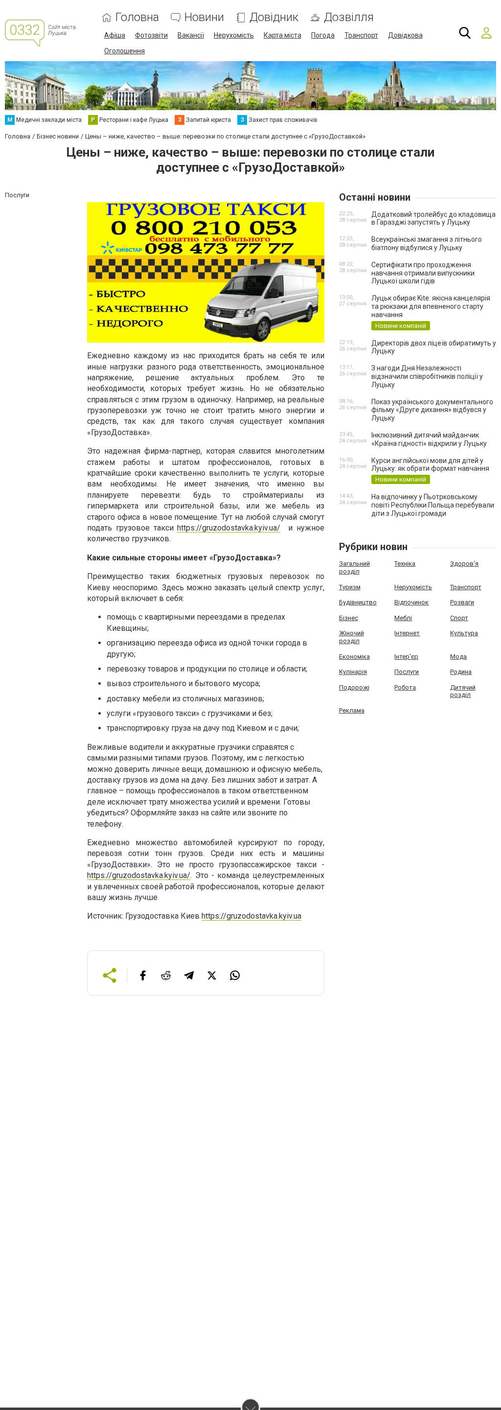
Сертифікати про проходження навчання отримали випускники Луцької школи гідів (423, 273)
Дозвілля (349, 17)
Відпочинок (411, 602)
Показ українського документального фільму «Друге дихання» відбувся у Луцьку (432, 410)
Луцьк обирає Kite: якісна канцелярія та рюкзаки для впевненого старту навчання (430, 306)
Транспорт (361, 35)
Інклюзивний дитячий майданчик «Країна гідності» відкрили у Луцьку (429, 439)
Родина (461, 671)
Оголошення (124, 51)
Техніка (404, 563)
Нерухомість (234, 35)
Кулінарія (353, 671)
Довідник (274, 17)
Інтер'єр (406, 656)
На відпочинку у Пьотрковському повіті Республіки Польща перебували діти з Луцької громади (432, 505)
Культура (464, 633)
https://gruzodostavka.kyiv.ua (251, 916)
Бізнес (348, 618)
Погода (323, 35)
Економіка (354, 656)
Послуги (406, 671)
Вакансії (191, 35)
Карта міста (282, 35)
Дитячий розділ (463, 691)
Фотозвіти (151, 35)
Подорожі (354, 687)
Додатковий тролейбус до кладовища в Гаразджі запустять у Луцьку (433, 218)
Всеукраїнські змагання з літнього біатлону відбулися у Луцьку (426, 243)
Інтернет (407, 633)
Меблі (403, 618)
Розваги (462, 602)
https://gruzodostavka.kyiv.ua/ (228, 527)
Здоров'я (464, 563)
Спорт (459, 618)
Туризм (350, 587)
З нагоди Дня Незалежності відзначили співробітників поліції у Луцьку (427, 376)
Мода (458, 656)
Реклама (351, 710)
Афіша (114, 35)
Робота (405, 687)
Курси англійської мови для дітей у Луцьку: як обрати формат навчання (430, 465)
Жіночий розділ (351, 637)
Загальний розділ (354, 567)
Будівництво (358, 602)
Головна (137, 17)
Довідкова (405, 35)
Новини (204, 17)
